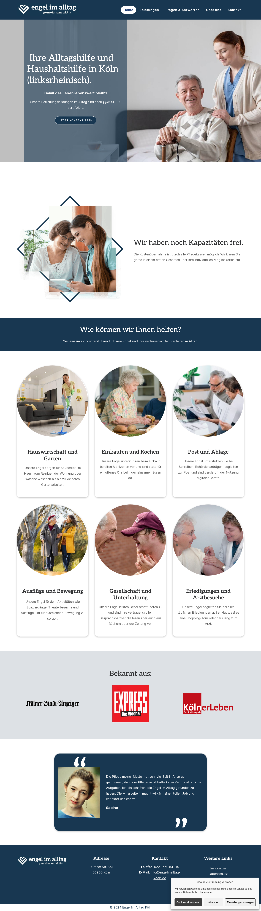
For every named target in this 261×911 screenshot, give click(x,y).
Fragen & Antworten (182, 10)
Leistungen (149, 10)
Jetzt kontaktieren (76, 120)
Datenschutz (190, 892)
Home (128, 10)
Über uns (213, 10)
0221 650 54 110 (166, 867)
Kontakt (234, 10)
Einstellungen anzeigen (240, 902)
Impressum (206, 892)
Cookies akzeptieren (188, 902)
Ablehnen (213, 902)
